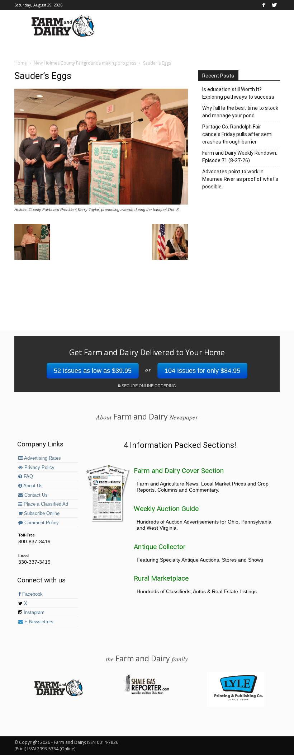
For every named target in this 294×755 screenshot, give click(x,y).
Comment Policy (41, 522)
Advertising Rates (42, 458)
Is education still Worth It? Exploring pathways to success (238, 93)
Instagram (33, 612)
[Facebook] (263, 5)
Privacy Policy (38, 467)
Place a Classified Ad (45, 504)
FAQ (27, 476)
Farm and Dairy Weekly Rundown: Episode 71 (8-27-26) (239, 156)
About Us (32, 485)
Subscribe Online (41, 513)
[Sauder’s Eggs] (101, 203)
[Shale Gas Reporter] (147, 693)
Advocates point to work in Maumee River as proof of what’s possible (240, 179)
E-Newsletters (38, 621)
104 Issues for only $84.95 (202, 370)
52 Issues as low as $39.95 (93, 370)
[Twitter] (274, 5)
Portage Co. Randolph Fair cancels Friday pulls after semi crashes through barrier (237, 134)
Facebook (32, 594)
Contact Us (35, 495)
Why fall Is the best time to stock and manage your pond (240, 111)
